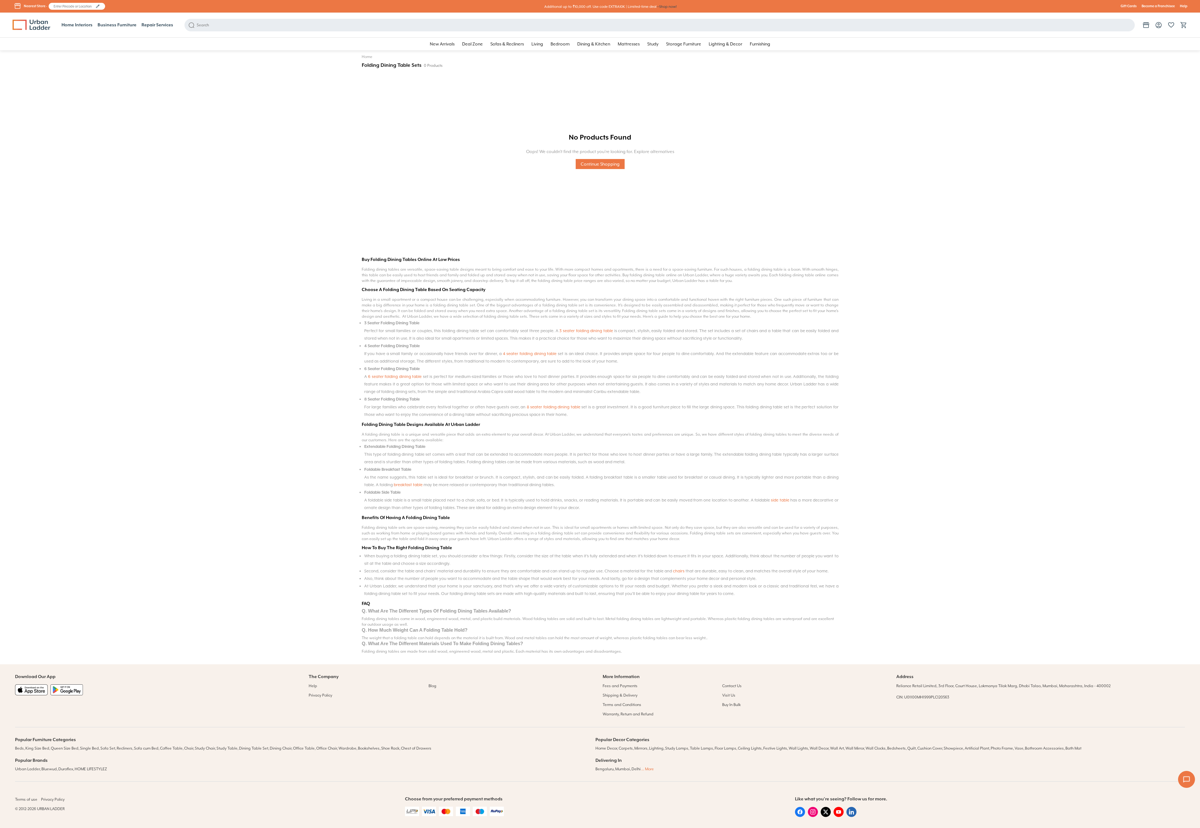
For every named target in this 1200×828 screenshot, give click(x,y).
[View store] (1146, 25)
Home (367, 57)
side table (780, 500)
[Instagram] (813, 815)
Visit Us (728, 695)
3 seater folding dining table (586, 330)
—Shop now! (667, 7)
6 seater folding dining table (395, 376)
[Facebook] (800, 815)
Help (1183, 6)
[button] (97, 6)
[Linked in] (851, 815)
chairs (679, 571)
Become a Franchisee (1158, 6)
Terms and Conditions (622, 705)
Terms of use (26, 799)
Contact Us (732, 686)
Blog (432, 686)
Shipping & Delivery (620, 695)
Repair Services (157, 25)
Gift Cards (1129, 6)
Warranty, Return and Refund (628, 714)
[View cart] (1183, 25)
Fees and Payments (620, 686)
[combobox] (74, 6)
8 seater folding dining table (553, 407)
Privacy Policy (320, 695)
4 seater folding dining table (530, 353)
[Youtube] (839, 815)
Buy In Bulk (731, 705)
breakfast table (408, 484)
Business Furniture (117, 25)
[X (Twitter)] (826, 815)
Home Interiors (77, 25)
